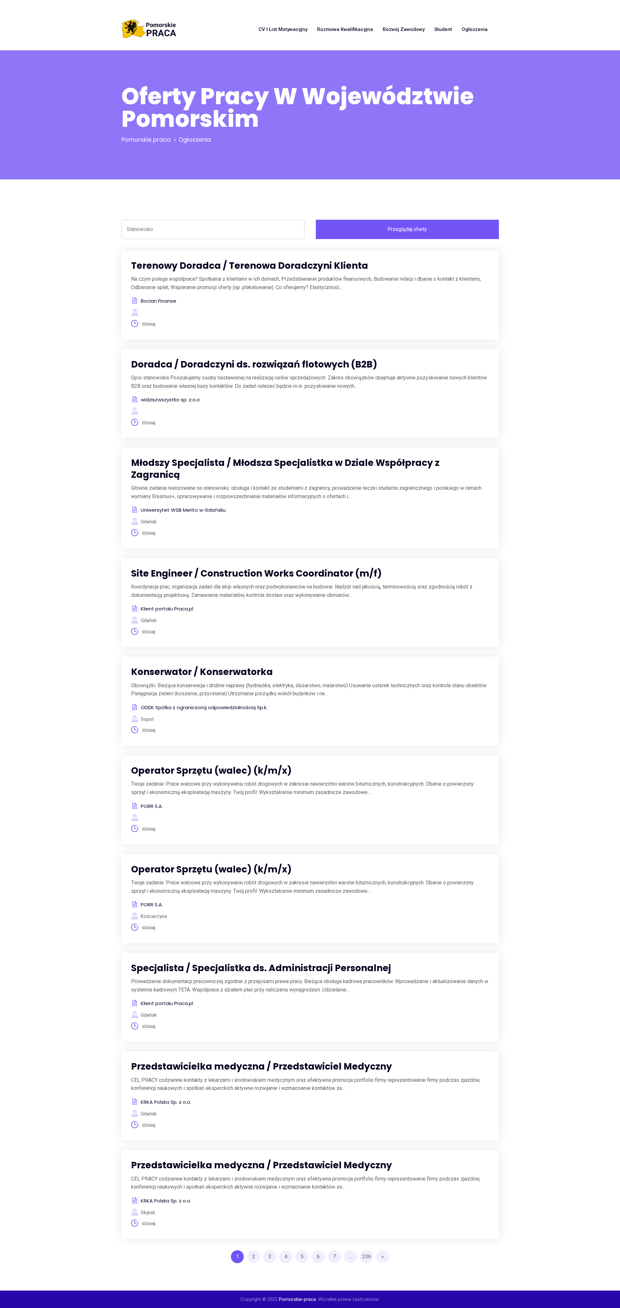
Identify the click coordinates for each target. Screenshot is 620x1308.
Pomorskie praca (145, 140)
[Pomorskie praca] (148, 29)
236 (366, 1256)
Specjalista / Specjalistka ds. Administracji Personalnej (261, 968)
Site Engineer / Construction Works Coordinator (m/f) (256, 573)
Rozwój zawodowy (404, 29)
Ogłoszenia (475, 29)
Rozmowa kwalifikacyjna (345, 29)
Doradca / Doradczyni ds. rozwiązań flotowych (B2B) (254, 364)
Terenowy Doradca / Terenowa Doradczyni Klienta (249, 265)
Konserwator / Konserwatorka (202, 672)
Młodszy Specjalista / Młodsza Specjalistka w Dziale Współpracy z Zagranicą (285, 469)
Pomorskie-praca (297, 1299)
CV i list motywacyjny (283, 29)
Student (443, 29)
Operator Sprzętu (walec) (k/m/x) (211, 770)
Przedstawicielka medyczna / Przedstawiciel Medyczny (261, 1066)
